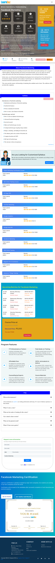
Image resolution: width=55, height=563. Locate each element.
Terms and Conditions (31, 550)
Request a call (50, 162)
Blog (27, 548)
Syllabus (14, 60)
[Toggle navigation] (52, 2)
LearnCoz (15, 401)
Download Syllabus (40, 59)
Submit (27, 460)
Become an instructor (46, 546)
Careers (43, 544)
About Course (5, 59)
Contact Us (29, 546)
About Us (28, 544)
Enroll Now (47, 22)
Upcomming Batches (23, 59)
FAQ (32, 60)
